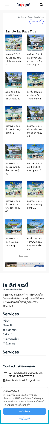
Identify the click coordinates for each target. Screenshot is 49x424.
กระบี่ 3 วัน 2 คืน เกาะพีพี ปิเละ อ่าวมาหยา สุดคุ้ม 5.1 (13, 95)
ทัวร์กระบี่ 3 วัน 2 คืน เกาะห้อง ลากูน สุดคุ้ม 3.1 (13, 129)
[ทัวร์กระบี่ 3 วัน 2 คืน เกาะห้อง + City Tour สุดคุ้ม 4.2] (13, 189)
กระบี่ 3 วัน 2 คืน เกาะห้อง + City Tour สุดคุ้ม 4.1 (34, 95)
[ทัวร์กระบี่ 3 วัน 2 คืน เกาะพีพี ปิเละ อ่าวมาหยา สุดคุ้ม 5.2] (13, 152)
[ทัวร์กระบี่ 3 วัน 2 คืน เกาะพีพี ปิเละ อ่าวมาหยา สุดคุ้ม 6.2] (35, 114)
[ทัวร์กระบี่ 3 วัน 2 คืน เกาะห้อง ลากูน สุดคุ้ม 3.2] (35, 189)
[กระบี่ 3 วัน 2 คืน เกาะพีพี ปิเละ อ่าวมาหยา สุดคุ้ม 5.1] (13, 80)
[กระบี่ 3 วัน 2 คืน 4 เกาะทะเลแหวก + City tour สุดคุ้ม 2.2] (35, 227)
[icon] (19, 17)
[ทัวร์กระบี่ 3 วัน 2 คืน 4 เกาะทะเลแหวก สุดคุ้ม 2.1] (35, 152)
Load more (23, 256)
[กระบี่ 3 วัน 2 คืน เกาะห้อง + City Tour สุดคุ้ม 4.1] (35, 80)
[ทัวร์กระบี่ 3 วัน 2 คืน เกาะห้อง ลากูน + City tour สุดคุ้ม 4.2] (13, 43)
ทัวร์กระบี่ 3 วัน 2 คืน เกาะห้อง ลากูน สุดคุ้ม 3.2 (35, 204)
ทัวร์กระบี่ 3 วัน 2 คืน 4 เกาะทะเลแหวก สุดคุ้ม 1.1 (12, 242)
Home (23, 17)
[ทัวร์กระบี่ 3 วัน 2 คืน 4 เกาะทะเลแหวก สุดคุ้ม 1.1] (13, 227)
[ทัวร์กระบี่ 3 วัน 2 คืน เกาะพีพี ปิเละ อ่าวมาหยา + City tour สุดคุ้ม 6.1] (35, 43)
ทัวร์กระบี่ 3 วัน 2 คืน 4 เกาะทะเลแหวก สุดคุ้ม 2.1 (34, 167)
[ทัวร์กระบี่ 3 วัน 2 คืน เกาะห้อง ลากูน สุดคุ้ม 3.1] (13, 114)
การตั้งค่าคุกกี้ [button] (24, 419)
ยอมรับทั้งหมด (24, 411)
